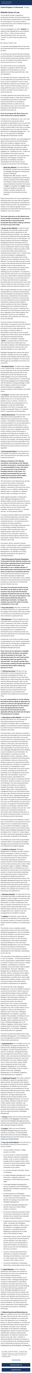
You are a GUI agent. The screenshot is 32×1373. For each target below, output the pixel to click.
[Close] (30, 1349)
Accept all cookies (16, 1369)
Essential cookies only (16, 1364)
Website (15, 1119)
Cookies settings (16, 1360)
